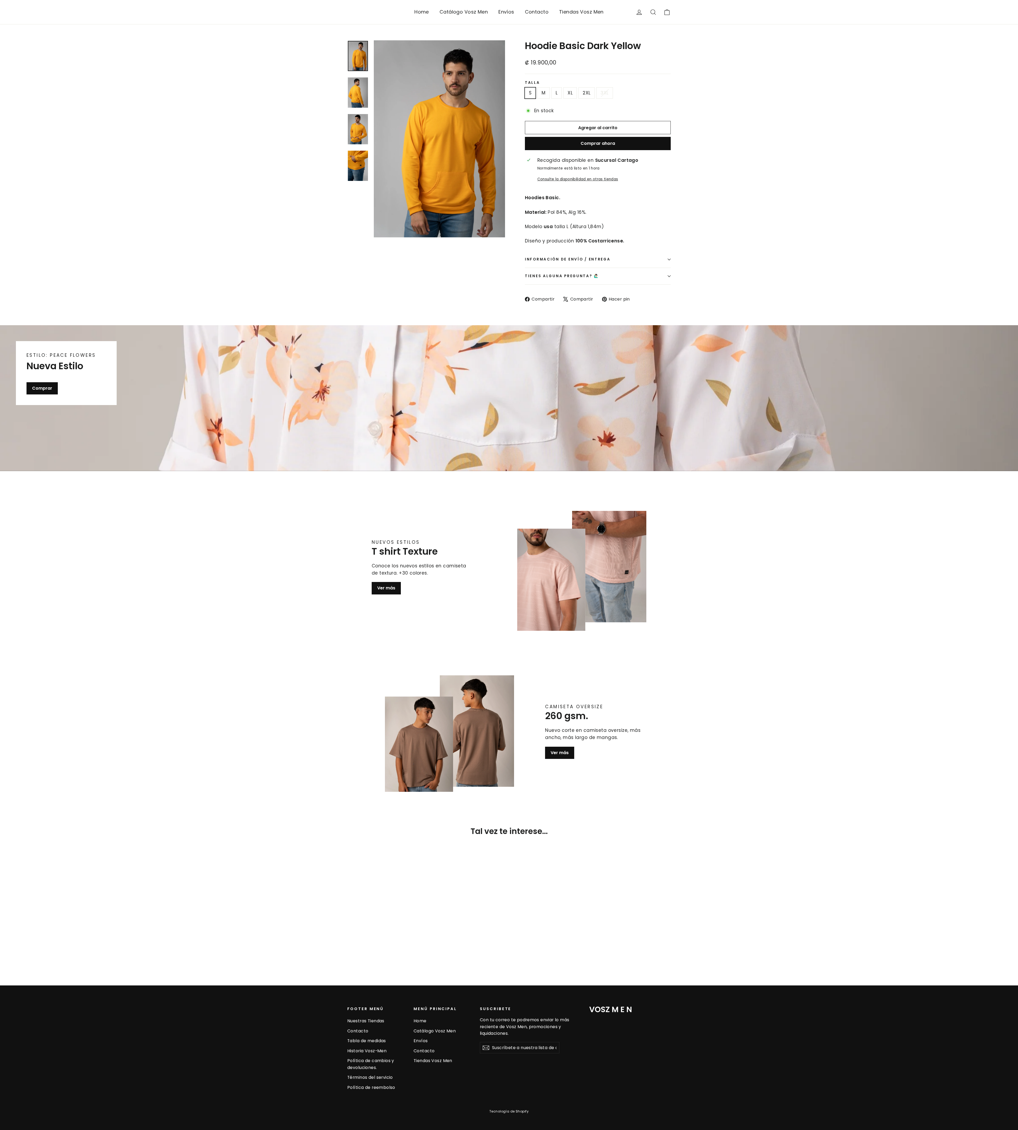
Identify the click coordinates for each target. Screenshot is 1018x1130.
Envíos (506, 11)
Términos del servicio (370, 1077)
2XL (586, 93)
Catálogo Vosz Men (464, 11)
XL (570, 93)
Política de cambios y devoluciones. (370, 1064)
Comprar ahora (598, 143)
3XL (604, 93)
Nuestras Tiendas (365, 1021)
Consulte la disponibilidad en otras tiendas (577, 179)
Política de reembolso (371, 1087)
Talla (532, 83)
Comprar (42, 388)
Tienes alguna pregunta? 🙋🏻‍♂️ (562, 276)
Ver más (386, 588)
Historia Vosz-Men (367, 1051)
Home (421, 11)
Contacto (537, 11)
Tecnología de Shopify (509, 1111)
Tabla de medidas (366, 1041)
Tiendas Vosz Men (581, 11)
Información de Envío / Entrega (568, 259)
